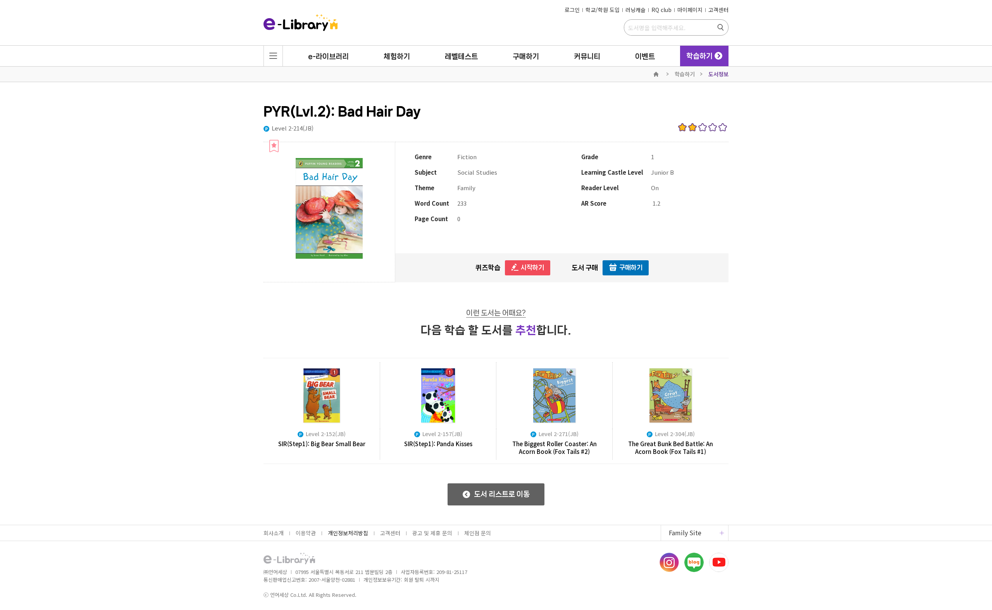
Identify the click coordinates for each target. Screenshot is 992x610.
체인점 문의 (477, 533)
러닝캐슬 (635, 10)
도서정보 (718, 74)
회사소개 (274, 533)
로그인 (572, 10)
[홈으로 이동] (301, 23)
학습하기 (685, 74)
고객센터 (718, 10)
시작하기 (532, 267)
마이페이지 (690, 10)
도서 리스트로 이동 (502, 494)
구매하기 (630, 267)
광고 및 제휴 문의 (432, 533)
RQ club (661, 10)
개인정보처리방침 (348, 533)
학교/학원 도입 (603, 10)
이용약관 (306, 533)
